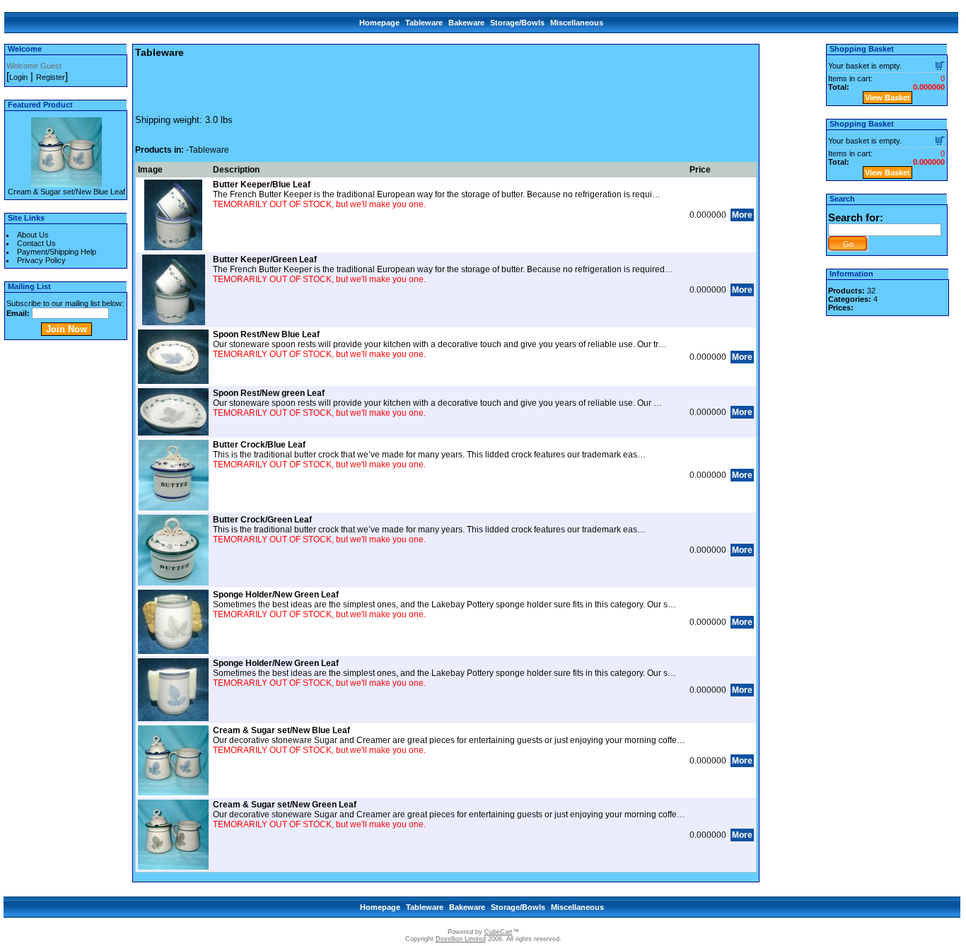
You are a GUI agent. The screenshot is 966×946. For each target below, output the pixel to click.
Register (50, 77)
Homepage (379, 22)
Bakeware (466, 22)
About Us (33, 234)
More (742, 215)
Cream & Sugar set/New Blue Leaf (66, 191)
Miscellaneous (576, 22)
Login (18, 77)
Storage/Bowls (517, 22)
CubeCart (498, 931)
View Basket (887, 97)
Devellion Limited (461, 938)
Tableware (424, 22)
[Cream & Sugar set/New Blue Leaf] (66, 183)
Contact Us (36, 243)
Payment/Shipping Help (56, 251)
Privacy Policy (41, 260)
